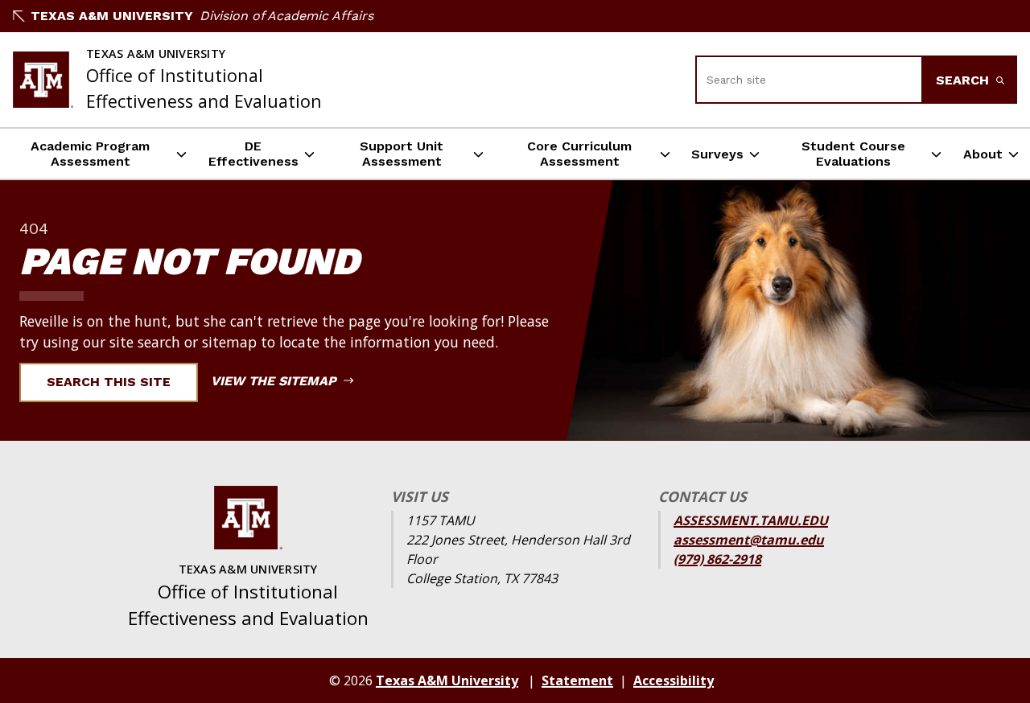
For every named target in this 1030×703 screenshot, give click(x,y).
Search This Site (109, 381)
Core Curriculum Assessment (579, 153)
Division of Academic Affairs (286, 15)
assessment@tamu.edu (749, 540)
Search (964, 80)
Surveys (717, 154)
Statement (577, 680)
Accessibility (673, 680)
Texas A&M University (112, 15)
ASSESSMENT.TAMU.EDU (751, 520)
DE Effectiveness (253, 153)
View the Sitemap (275, 380)
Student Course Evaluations (853, 153)
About (983, 154)
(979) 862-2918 (717, 559)
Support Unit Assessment (401, 153)
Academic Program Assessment (90, 153)
